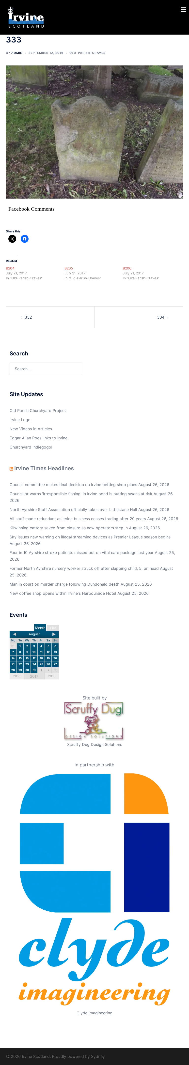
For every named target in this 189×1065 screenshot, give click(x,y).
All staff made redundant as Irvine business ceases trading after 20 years (78, 518)
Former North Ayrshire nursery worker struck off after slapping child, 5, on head (84, 568)
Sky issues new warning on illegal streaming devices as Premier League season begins (90, 536)
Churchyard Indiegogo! (31, 447)
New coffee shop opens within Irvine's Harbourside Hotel (63, 593)
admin (17, 53)
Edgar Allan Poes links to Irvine (38, 437)
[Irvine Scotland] (26, 16)
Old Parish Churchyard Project (38, 410)
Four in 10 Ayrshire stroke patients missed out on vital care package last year (82, 552)
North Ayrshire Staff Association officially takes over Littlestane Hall (73, 509)
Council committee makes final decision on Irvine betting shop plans (73, 484)
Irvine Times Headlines (44, 468)
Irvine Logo (20, 419)
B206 (127, 268)
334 (160, 317)
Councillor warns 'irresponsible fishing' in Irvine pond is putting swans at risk (81, 493)
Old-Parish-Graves (87, 53)
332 (28, 317)
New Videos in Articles (31, 428)
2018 (51, 676)
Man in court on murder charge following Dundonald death (64, 584)
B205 (68, 268)
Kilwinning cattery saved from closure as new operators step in (69, 527)
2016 (16, 676)
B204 (10, 268)
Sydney (98, 1056)
